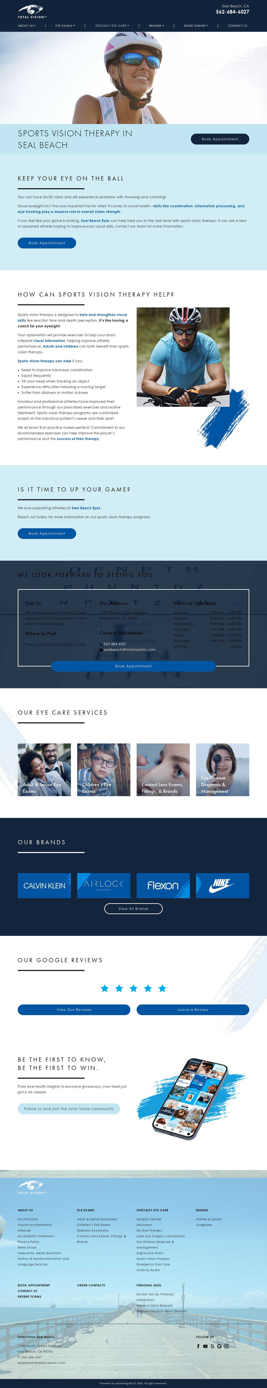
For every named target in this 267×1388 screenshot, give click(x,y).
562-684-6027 (232, 12)
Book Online (194, 25)
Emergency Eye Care (153, 1264)
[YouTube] (205, 1346)
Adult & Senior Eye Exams (97, 1219)
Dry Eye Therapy (149, 1230)
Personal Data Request (155, 1305)
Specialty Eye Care (111, 25)
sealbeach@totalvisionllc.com (129, 649)
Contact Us (237, 25)
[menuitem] (27, 25)
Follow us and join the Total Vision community (69, 1109)
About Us (25, 25)
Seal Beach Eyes (95, 221)
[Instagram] (226, 1346)
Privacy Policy (29, 1241)
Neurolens (144, 1225)
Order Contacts (91, 1285)
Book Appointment (220, 139)
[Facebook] (198, 1346)
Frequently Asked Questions (39, 1253)
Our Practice (28, 1219)
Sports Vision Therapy (153, 1258)
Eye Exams (64, 25)
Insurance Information (35, 1225)
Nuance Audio (148, 1270)
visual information (49, 341)
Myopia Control (149, 1219)
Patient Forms (29, 1296)
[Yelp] (212, 1346)
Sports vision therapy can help (44, 361)
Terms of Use (27, 1247)
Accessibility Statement (36, 1236)
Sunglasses (204, 1225)
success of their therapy (78, 439)
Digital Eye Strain (150, 1253)
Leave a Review (193, 1010)
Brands (155, 25)
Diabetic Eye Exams (92, 1230)
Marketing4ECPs (126, 1383)
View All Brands (133, 909)
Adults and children (60, 346)
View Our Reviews (74, 1010)
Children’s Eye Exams (94, 1225)
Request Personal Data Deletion (162, 1311)
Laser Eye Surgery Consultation (161, 1236)
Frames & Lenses (209, 1219)
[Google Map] (219, 1346)
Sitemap (24, 1230)
